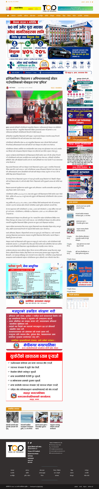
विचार (69, 15)
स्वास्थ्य (71, 473)
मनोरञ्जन (58, 15)
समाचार (13, 15)
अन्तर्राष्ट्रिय (40, 15)
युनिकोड (87, 2)
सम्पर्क (80, 487)
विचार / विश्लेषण (57, 470)
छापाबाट (86, 15)
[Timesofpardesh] (80, 92)
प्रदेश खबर (32, 15)
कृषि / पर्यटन (27, 476)
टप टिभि (80, 15)
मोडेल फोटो (86, 476)
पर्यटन (74, 15)
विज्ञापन (85, 487)
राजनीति (20, 15)
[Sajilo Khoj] (23, 9)
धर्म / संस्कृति (57, 473)
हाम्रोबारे (83, 2)
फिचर (42, 476)
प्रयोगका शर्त (90, 487)
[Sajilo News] (80, 259)
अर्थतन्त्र (26, 15)
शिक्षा (64, 15)
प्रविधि (46, 15)
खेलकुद (52, 15)
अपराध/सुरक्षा (42, 473)
